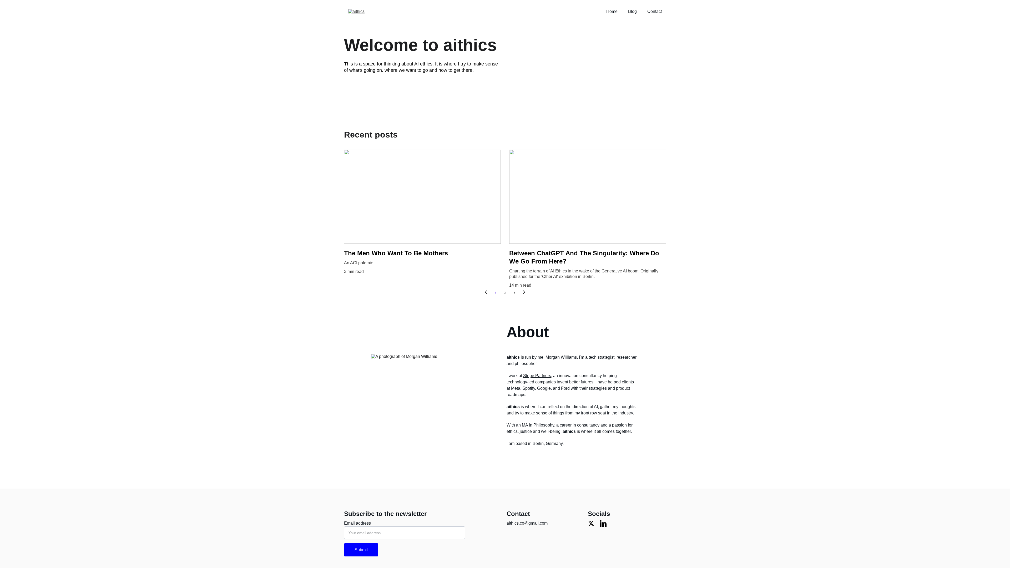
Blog (632, 11)
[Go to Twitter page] (591, 523)
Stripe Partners (537, 375)
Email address (357, 523)
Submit (361, 549)
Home (612, 11)
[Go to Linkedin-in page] (603, 523)
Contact (654, 11)
